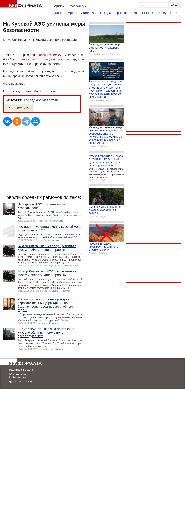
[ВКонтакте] (7, 121)
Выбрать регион (17, 377)
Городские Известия (41, 100)
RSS (30, 381)
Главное (58, 13)
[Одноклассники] (16, 121)
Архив (72, 13)
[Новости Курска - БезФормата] (21, 4)
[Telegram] (26, 121)
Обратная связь (17, 374)
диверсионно (29, 59)
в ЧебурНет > (166, 13)
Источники (88, 13)
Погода (105, 13)
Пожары (147, 13)
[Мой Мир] (35, 121)
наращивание (47, 55)
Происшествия (126, 13)
